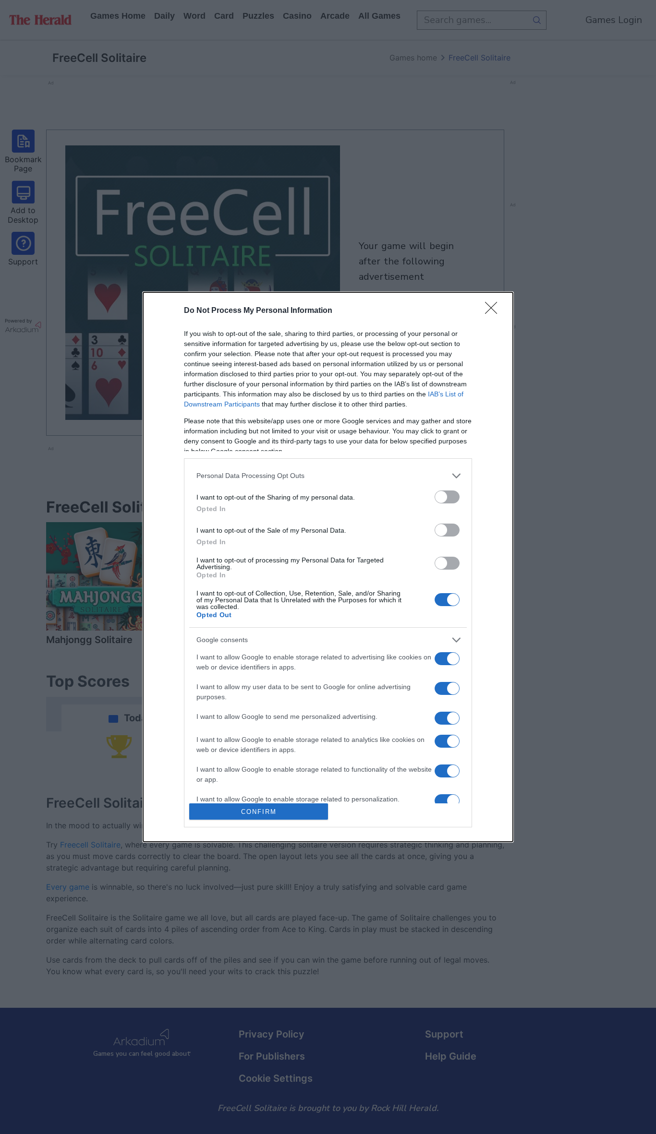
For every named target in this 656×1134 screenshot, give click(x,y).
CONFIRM (259, 811)
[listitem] (328, 476)
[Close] (494, 311)
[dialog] (328, 567)
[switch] (447, 496)
